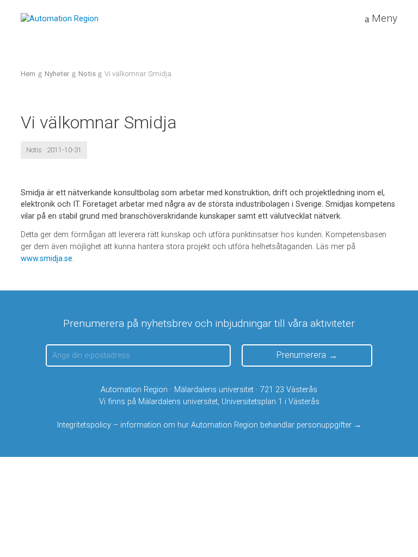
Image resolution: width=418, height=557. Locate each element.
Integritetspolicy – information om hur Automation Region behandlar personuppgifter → (209, 425)
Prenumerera (301, 355)
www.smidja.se (46, 258)
